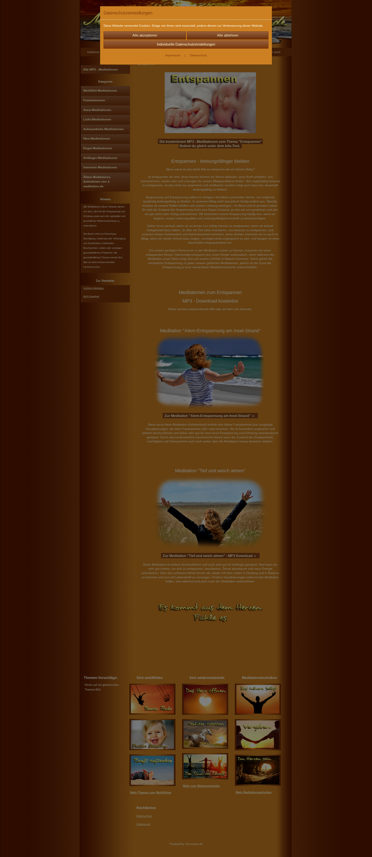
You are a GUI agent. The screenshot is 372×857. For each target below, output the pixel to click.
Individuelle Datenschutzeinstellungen (186, 44)
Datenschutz (198, 55)
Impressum (172, 55)
